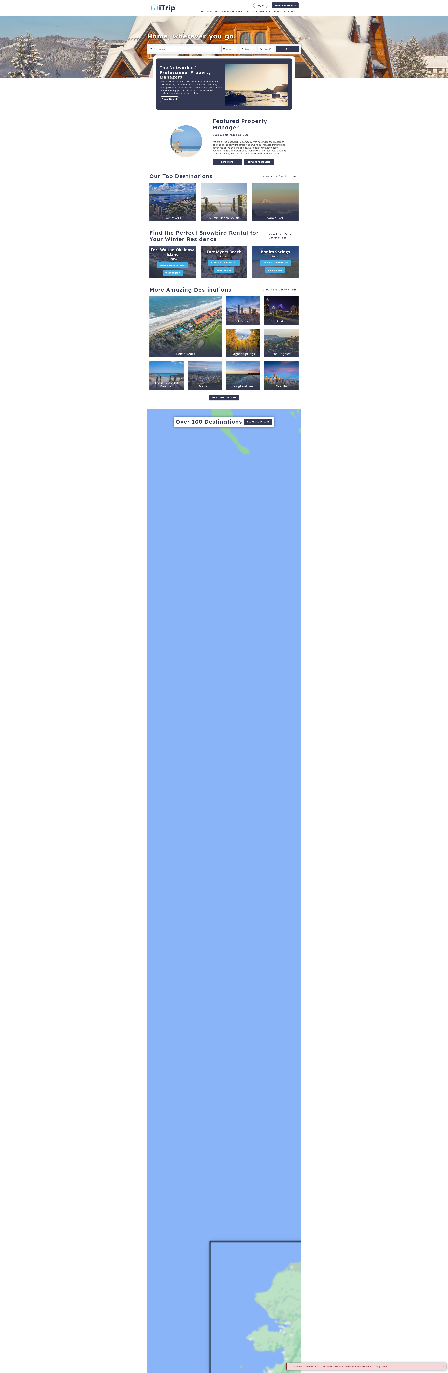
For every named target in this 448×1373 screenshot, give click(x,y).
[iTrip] (163, 8)
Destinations (209, 11)
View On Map (172, 273)
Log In (260, 5)
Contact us (291, 11)
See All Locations (258, 422)
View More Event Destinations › (281, 236)
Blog (277, 11)
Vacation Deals (232, 11)
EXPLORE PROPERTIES (259, 162)
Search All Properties (173, 265)
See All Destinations (224, 397)
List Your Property (258, 11)
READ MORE (227, 162)
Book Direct (169, 99)
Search (288, 49)
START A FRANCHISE (285, 5)
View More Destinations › (281, 176)
